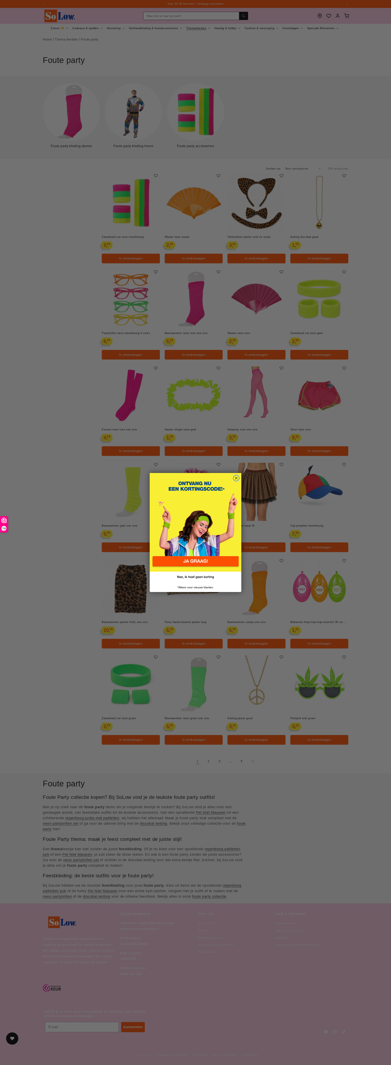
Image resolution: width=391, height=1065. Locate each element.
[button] (195, 564)
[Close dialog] (236, 478)
